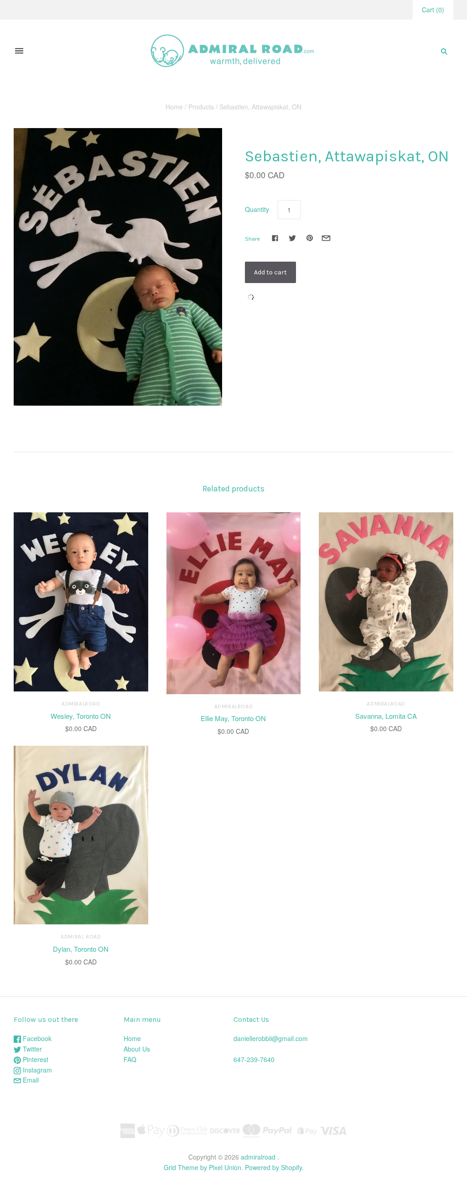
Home (174, 106)
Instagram (36, 1069)
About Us (137, 1048)
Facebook (36, 1038)
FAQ (130, 1059)
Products (201, 106)
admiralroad (81, 704)
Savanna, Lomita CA (386, 716)
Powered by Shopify (273, 1167)
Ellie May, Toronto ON (233, 718)
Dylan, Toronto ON (81, 949)
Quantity (257, 209)
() (433, 9)
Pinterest (34, 1059)
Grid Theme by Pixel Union (202, 1167)
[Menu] (19, 51)
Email (30, 1079)
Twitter (31, 1048)
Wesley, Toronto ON (81, 716)
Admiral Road (81, 936)
